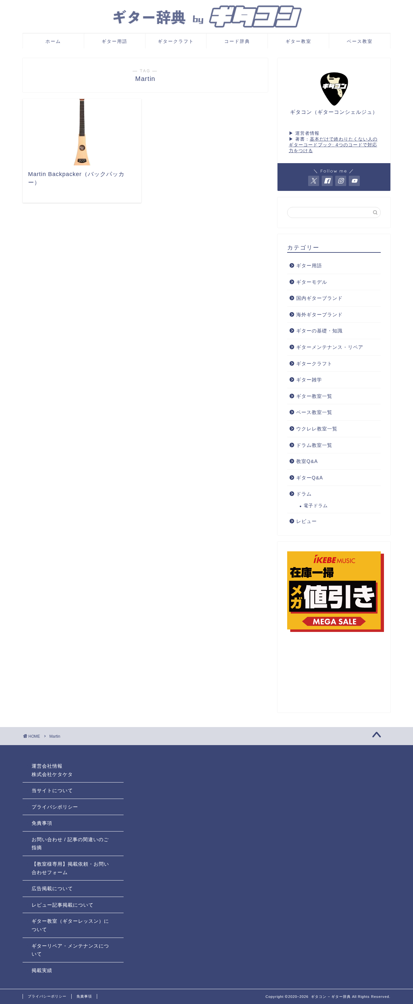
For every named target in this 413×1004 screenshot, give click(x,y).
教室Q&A (307, 461)
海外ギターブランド (319, 314)
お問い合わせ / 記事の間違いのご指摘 (70, 844)
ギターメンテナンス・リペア (329, 347)
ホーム (53, 41)
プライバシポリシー (55, 807)
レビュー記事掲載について (63, 905)
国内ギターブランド (319, 298)
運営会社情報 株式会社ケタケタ (52, 770)
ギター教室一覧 (314, 396)
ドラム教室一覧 (314, 445)
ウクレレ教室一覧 (316, 428)
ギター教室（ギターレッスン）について (70, 925)
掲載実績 (42, 970)
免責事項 (42, 823)
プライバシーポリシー (47, 996)
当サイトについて (52, 790)
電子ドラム (316, 505)
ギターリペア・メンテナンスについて (70, 950)
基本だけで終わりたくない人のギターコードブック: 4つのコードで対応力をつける (333, 145)
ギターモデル (311, 282)
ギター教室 (298, 41)
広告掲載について (52, 888)
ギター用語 (114, 41)
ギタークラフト (176, 41)
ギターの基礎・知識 (319, 330)
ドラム (304, 494)
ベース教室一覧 (314, 412)
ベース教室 (360, 41)
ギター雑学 (309, 379)
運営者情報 (307, 133)
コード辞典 (237, 41)
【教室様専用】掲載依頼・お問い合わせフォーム (70, 868)
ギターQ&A (309, 477)
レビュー (306, 521)
